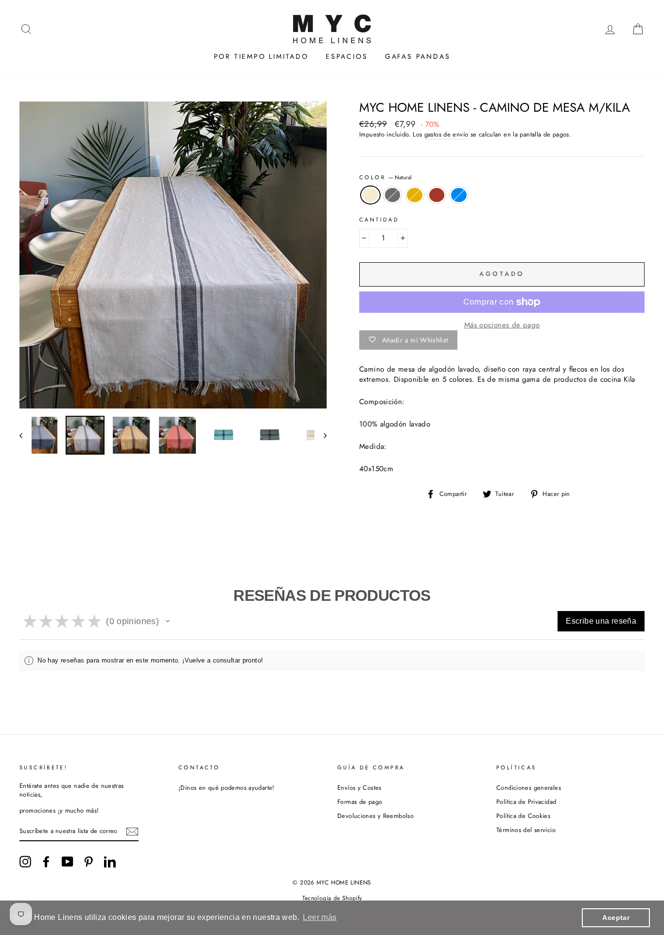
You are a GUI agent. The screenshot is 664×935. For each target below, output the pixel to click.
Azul (459, 195)
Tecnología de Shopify (332, 898)
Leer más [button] (319, 917)
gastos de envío (446, 134)
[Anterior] (25, 435)
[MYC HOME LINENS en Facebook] (46, 861)
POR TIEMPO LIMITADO (261, 56)
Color (385, 177)
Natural (370, 195)
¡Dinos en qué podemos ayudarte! (226, 787)
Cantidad (379, 219)
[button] (168, 621)
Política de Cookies (523, 815)
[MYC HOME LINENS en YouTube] (67, 861)
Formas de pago (359, 801)
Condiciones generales (528, 787)
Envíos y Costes (359, 787)
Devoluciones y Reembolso (375, 815)
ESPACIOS (346, 56)
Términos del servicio (526, 829)
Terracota (437, 195)
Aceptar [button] (615, 917)
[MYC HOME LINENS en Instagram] (25, 861)
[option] (173, 255)
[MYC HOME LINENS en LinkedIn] (110, 861)
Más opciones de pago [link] (502, 325)
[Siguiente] (321, 435)
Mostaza (414, 195)
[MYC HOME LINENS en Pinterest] (88, 861)
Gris (393, 195)
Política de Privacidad (526, 801)
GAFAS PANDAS (418, 56)
